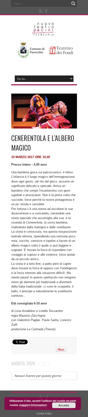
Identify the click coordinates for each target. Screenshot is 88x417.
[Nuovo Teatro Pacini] (44, 34)
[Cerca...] (73, 3)
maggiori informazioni (33, 405)
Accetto (63, 405)
